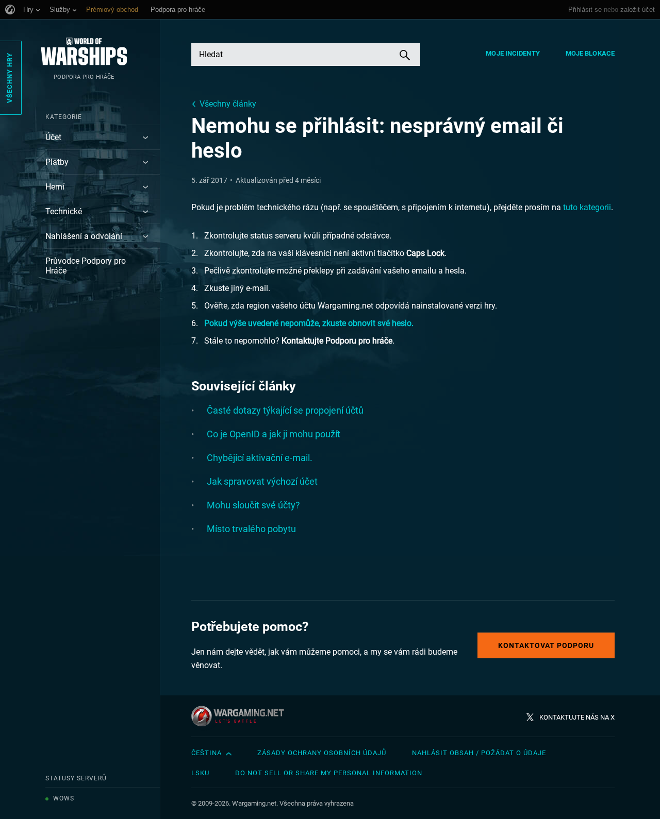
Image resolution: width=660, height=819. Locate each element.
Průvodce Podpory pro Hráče (85, 266)
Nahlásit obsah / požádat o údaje (479, 753)
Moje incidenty (512, 53)
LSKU (200, 773)
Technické (63, 211)
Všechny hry (9, 78)
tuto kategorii (587, 207)
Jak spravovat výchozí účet (262, 481)
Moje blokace (590, 53)
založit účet (637, 9)
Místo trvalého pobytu (251, 528)
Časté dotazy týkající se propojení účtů (285, 410)
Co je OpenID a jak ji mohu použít (273, 434)
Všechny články (228, 104)
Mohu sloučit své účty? (253, 505)
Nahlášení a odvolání (83, 236)
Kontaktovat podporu (546, 645)
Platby (57, 162)
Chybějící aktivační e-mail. (259, 457)
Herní (54, 187)
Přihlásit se (585, 9)
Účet (53, 137)
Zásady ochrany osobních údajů (321, 753)
